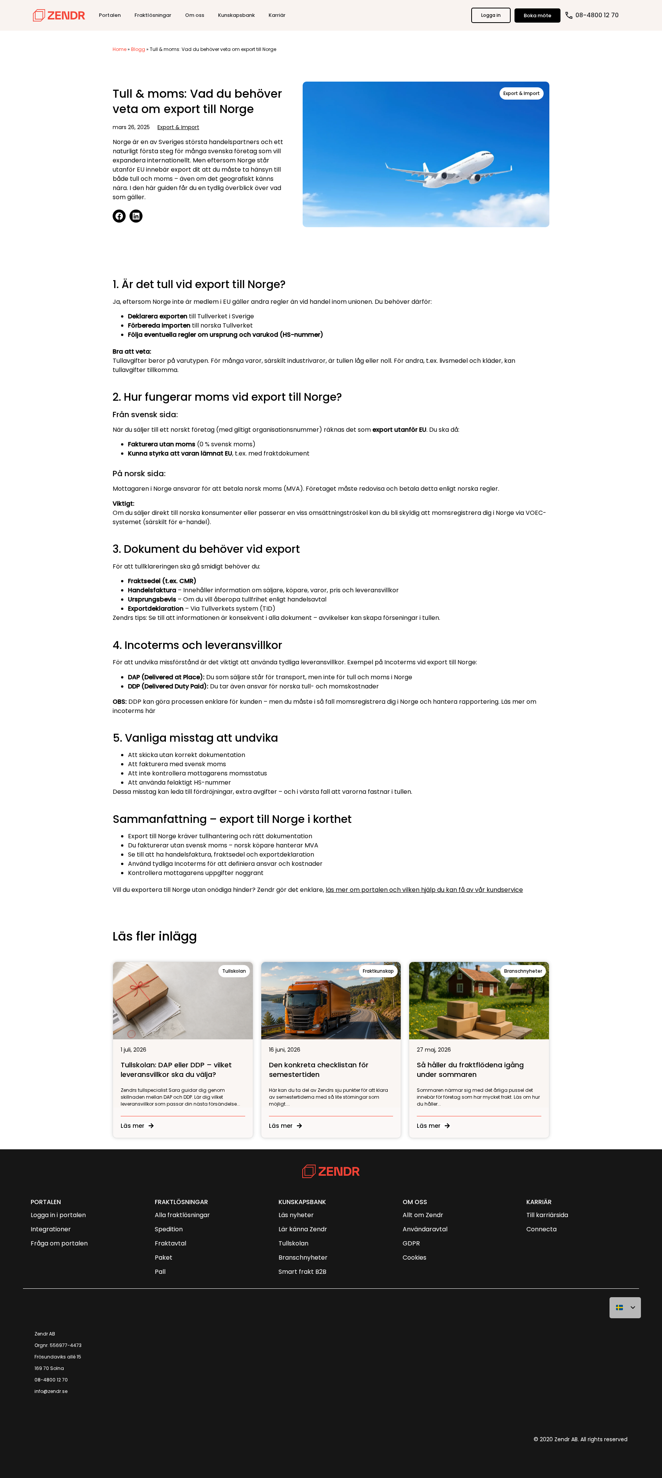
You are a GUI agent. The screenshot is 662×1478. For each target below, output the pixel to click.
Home (119, 49)
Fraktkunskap (378, 971)
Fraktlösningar (181, 1202)
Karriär (539, 1202)
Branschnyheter (523, 971)
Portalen (46, 1202)
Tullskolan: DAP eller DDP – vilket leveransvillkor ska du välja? (176, 1069)
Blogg (138, 49)
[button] (119, 216)
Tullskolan (234, 971)
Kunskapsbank (302, 1202)
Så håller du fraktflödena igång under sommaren (470, 1069)
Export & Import (178, 127)
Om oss (415, 1202)
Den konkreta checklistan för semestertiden (319, 1069)
